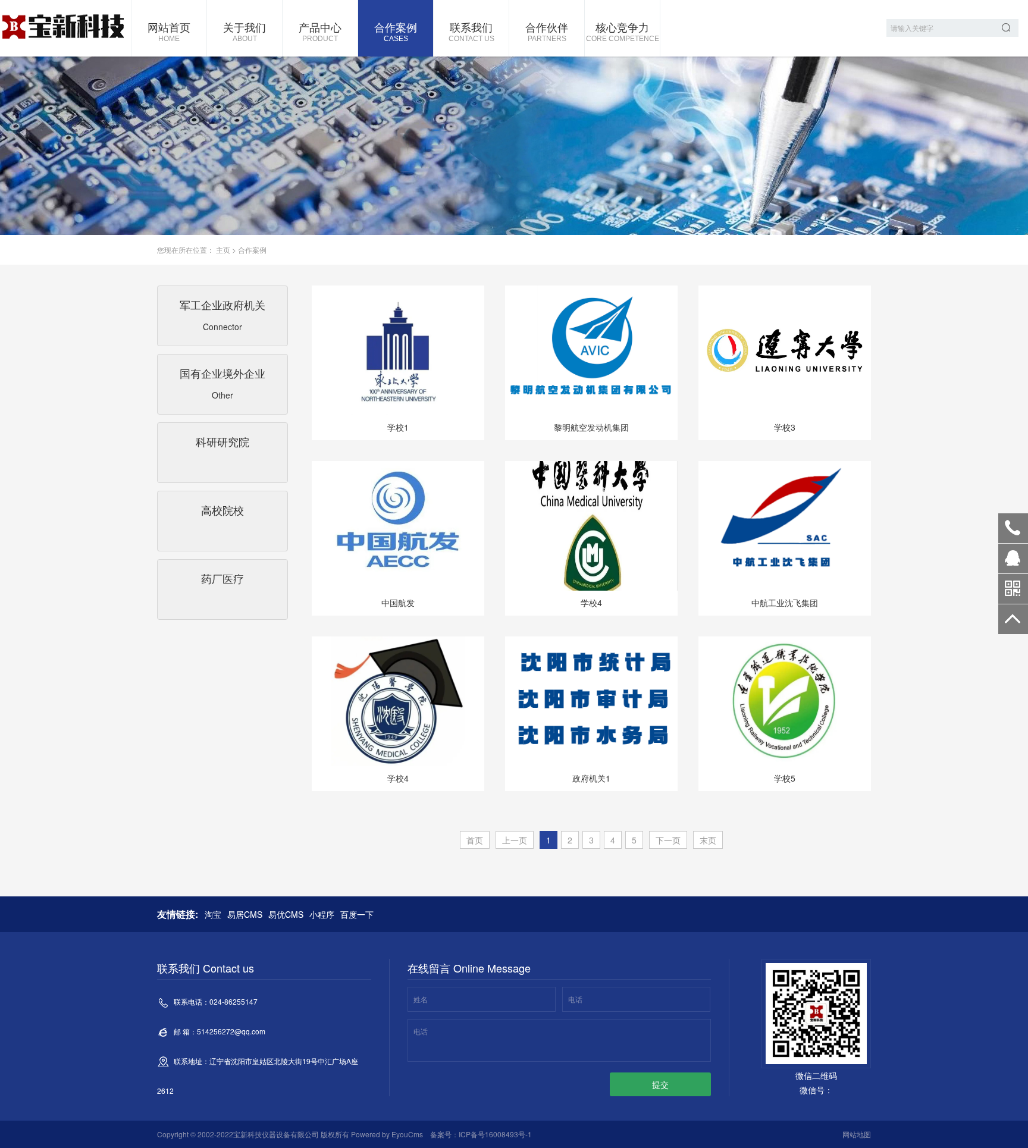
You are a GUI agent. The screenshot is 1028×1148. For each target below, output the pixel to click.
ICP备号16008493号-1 (495, 1134)
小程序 (321, 914)
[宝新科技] (62, 28)
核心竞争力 (622, 31)
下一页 (668, 840)
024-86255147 (1013, 528)
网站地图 (856, 1134)
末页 (708, 840)
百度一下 (357, 914)
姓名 (420, 999)
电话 (575, 999)
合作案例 (395, 31)
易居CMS (244, 914)
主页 (223, 249)
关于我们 (244, 31)
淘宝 (213, 914)
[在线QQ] (1013, 563)
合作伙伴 (546, 31)
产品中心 (320, 31)
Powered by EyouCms (386, 1134)
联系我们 (471, 31)
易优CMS (285, 914)
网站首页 (169, 31)
